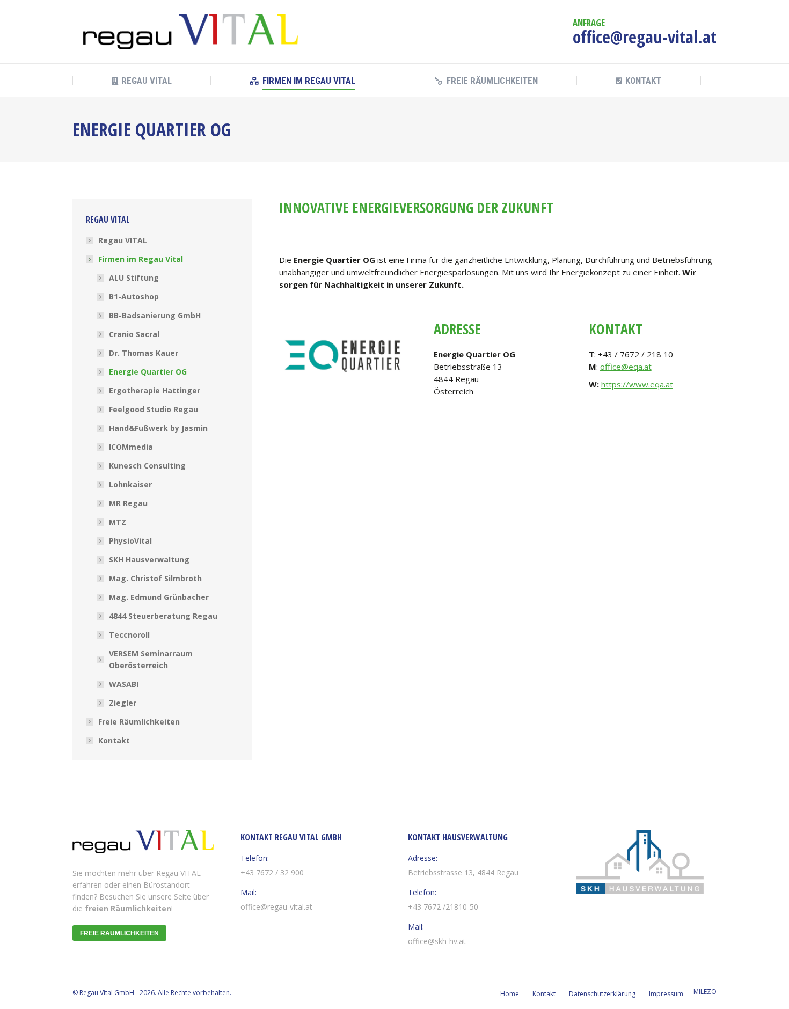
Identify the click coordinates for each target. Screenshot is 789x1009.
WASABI (123, 684)
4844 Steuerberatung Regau (163, 616)
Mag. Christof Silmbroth (155, 578)
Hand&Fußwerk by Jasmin (158, 428)
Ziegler (122, 703)
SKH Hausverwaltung (149, 559)
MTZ (117, 522)
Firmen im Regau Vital (140, 259)
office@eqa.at (626, 366)
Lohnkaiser (130, 484)
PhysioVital (130, 541)
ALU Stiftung (134, 278)
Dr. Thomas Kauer (143, 353)
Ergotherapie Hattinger (154, 390)
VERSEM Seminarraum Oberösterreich (151, 659)
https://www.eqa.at (637, 384)
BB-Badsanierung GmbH (155, 315)
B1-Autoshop (134, 296)
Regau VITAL (122, 240)
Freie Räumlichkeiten (139, 721)
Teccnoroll (129, 635)
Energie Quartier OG (148, 372)
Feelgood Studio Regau (153, 409)
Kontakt (114, 740)
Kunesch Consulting (147, 465)
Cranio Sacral (134, 334)
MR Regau (128, 503)
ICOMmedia (131, 447)
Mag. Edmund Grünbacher (159, 597)
